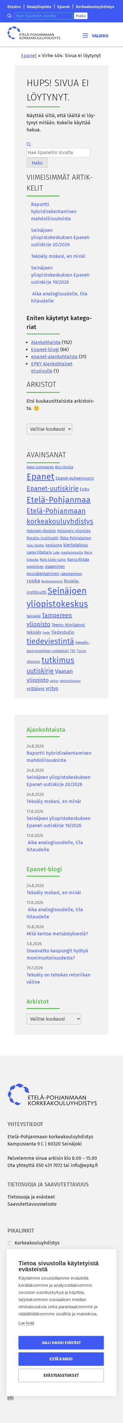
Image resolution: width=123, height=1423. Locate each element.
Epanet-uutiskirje (53, 488)
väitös (54, 681)
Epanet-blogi (45, 349)
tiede (46, 633)
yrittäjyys (35, 688)
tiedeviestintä (50, 641)
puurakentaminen (43, 573)
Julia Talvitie (35, 545)
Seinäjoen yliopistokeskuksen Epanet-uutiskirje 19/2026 (60, 275)
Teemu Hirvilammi (68, 624)
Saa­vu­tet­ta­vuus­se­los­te (32, 1204)
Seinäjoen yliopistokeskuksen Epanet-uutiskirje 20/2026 (60, 237)
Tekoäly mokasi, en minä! (58, 256)
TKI (73, 651)
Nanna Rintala (78, 559)
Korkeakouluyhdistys (95, 6)
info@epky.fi (84, 1165)
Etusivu (14, 6)
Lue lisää (26, 1323)
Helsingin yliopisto (41, 531)
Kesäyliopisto (39, 6)
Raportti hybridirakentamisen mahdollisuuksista (53, 211)
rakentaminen (71, 574)
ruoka (33, 581)
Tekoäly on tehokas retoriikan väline (58, 978)
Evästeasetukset (61, 1375)
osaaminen (55, 566)
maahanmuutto (72, 552)
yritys (52, 688)
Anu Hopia (64, 467)
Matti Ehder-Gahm (53, 560)
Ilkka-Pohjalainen (75, 538)
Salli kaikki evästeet (61, 1343)
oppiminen (35, 567)
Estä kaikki (61, 1359)
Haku (81, 15)
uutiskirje (40, 671)
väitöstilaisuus (70, 681)
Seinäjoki (34, 616)
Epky (84, 489)
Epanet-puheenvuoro (75, 478)
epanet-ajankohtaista (54, 356)
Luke (56, 552)
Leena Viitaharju (39, 552)
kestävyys (53, 545)
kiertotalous (75, 545)
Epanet (63, 6)
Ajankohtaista (46, 342)
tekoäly (34, 632)
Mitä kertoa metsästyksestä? (57, 934)
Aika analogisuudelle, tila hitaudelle (59, 297)
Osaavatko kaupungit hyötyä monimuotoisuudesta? (57, 954)
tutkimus (57, 660)
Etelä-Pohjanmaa (58, 500)
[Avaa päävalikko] (95, 35)
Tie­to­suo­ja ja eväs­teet (31, 1197)
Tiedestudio (62, 632)
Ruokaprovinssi (52, 581)
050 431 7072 (49, 1165)
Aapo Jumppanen (40, 467)
